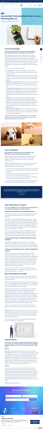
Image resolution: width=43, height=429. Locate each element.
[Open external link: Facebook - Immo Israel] (33, 410)
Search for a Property (15, 413)
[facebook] (41, 52)
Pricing (13, 4)
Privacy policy (10, 425)
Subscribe (33, 399)
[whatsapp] (41, 57)
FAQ (17, 4)
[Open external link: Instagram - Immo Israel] (35, 410)
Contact (2, 6)
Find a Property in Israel (14, 382)
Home (12, 410)
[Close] (41, 0)
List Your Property (4, 4)
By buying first (8, 351)
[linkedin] (41, 54)
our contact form (20, 320)
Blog (10, 4)
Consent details (4, 425)
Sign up (40, 5)
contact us (27, 269)
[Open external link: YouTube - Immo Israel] (38, 410)
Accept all (35, 420)
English (2, 416)
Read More (21, 194)
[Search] (29, 5)
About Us (23, 412)
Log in (35, 5)
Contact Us (24, 410)
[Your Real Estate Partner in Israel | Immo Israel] (21, 5)
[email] (41, 59)
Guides (3, 13)
